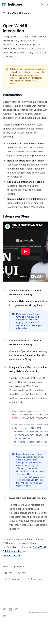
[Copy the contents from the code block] (44, 411)
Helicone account (29, 301)
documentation (11, 555)
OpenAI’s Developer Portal (29, 355)
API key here (35, 305)
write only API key (25, 317)
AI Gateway (36, 78)
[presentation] (28, 426)
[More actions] (47, 5)
